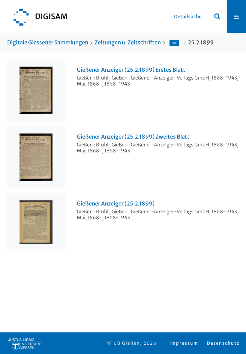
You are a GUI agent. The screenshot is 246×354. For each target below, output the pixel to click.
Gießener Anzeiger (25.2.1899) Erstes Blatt (131, 70)
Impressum (184, 343)
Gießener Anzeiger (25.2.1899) (115, 203)
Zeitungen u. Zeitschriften (127, 42)
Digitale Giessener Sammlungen (47, 42)
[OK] (217, 16)
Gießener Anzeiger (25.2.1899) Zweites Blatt (133, 137)
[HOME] (37, 16)
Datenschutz (223, 343)
